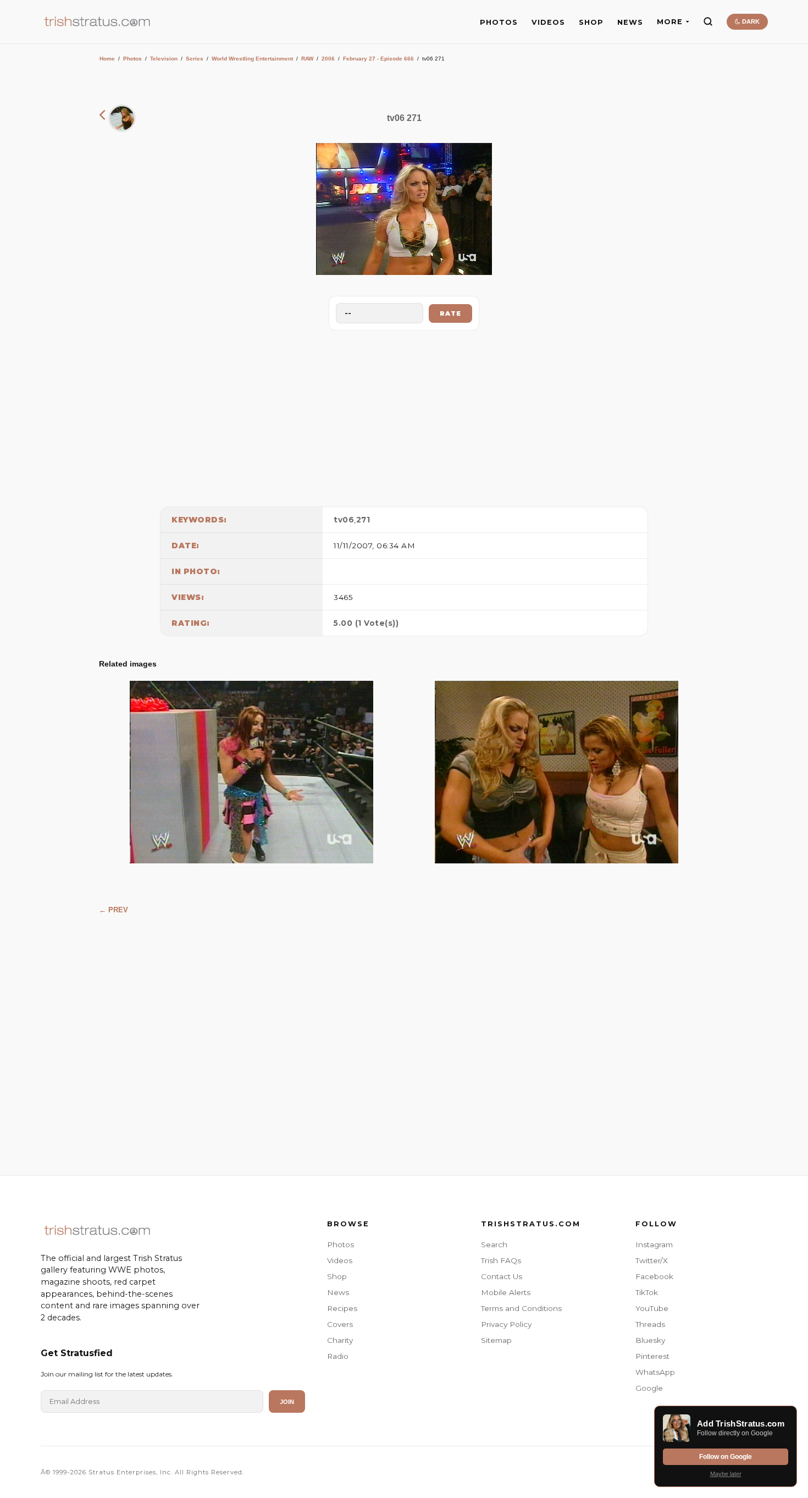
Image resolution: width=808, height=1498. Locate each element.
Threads (650, 1324)
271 (363, 519)
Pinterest (652, 1356)
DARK (750, 21)
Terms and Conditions (521, 1308)
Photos (132, 59)
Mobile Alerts (505, 1292)
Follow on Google (725, 1457)
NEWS (630, 22)
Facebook (654, 1276)
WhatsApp (655, 1372)
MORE (670, 22)
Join (287, 1401)
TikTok (646, 1292)
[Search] (708, 21)
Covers (340, 1324)
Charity (340, 1340)
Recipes (342, 1308)
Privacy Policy (506, 1324)
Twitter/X (651, 1260)
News (338, 1292)
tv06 (344, 519)
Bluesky (650, 1340)
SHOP (591, 22)
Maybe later (725, 1474)
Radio (337, 1356)
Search (494, 1244)
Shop (337, 1276)
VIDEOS (548, 22)
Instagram (654, 1244)
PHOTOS (499, 22)
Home (107, 59)
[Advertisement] (404, 415)
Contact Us (501, 1276)
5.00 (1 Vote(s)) (366, 623)
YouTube (651, 1308)
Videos (339, 1260)
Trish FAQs (501, 1260)
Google (649, 1388)
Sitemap (496, 1340)
